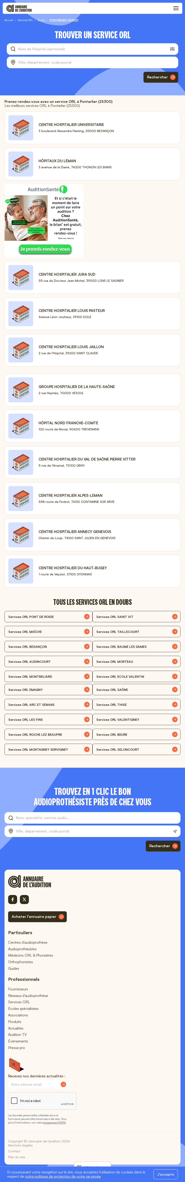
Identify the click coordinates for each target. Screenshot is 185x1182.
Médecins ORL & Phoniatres (30, 955)
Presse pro (16, 1047)
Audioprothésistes (22, 949)
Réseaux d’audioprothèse (28, 995)
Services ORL (19, 1002)
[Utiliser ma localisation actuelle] (175, 831)
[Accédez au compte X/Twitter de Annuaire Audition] (24, 899)
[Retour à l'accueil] (37, 881)
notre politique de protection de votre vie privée (63, 1176)
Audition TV (17, 1034)
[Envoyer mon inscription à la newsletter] (63, 1084)
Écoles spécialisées (23, 1008)
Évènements (18, 1041)
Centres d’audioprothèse (27, 942)
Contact (14, 1151)
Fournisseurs (18, 989)
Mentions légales (20, 1145)
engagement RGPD (54, 1122)
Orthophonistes (20, 962)
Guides (13, 968)
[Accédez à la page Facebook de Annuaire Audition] (12, 899)
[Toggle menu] (176, 8)
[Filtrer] (172, 49)
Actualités (15, 1028)
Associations (18, 1015)
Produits (14, 1021)
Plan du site (16, 1157)
